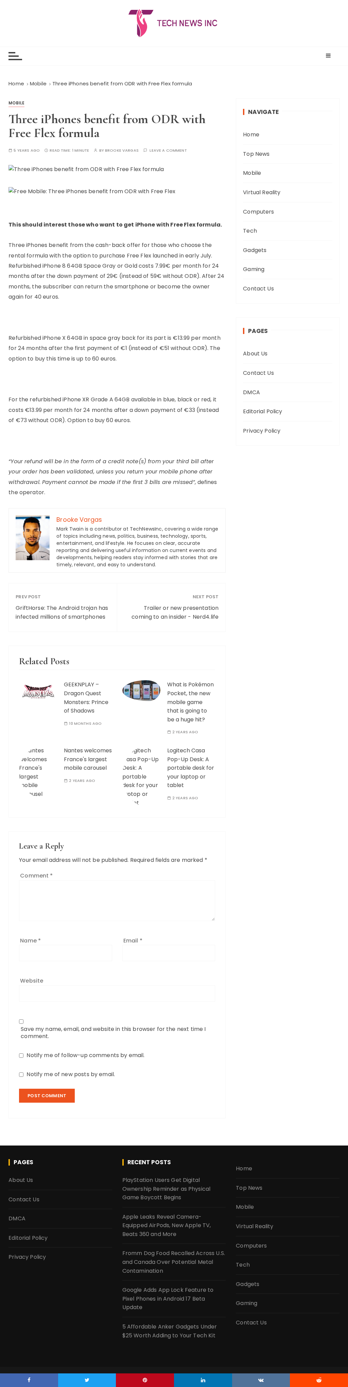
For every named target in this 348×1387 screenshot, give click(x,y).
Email (132, 941)
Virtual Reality (261, 192)
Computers (258, 212)
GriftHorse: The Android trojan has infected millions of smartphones (62, 612)
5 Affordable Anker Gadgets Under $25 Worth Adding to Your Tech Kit (169, 1331)
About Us (255, 353)
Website (31, 981)
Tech (250, 231)
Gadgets (254, 250)
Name (30, 941)
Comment (36, 876)
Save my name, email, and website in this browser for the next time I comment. (113, 1032)
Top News (256, 154)
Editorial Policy (262, 411)
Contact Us (258, 289)
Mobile (16, 103)
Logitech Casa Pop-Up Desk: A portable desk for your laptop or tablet (190, 768)
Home (251, 134)
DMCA (251, 392)
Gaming (253, 269)
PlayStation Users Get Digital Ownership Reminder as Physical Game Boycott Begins (166, 1188)
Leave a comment (168, 150)
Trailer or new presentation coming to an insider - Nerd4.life (175, 612)
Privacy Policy (261, 431)
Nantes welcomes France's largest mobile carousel (88, 759)
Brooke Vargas (122, 150)
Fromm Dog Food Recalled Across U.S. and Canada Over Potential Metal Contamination (173, 1261)
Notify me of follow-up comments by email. (85, 1055)
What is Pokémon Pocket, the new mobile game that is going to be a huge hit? (190, 702)
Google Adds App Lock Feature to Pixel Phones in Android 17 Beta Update (168, 1298)
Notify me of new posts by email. (71, 1074)
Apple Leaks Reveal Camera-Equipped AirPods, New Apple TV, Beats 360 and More (166, 1225)
